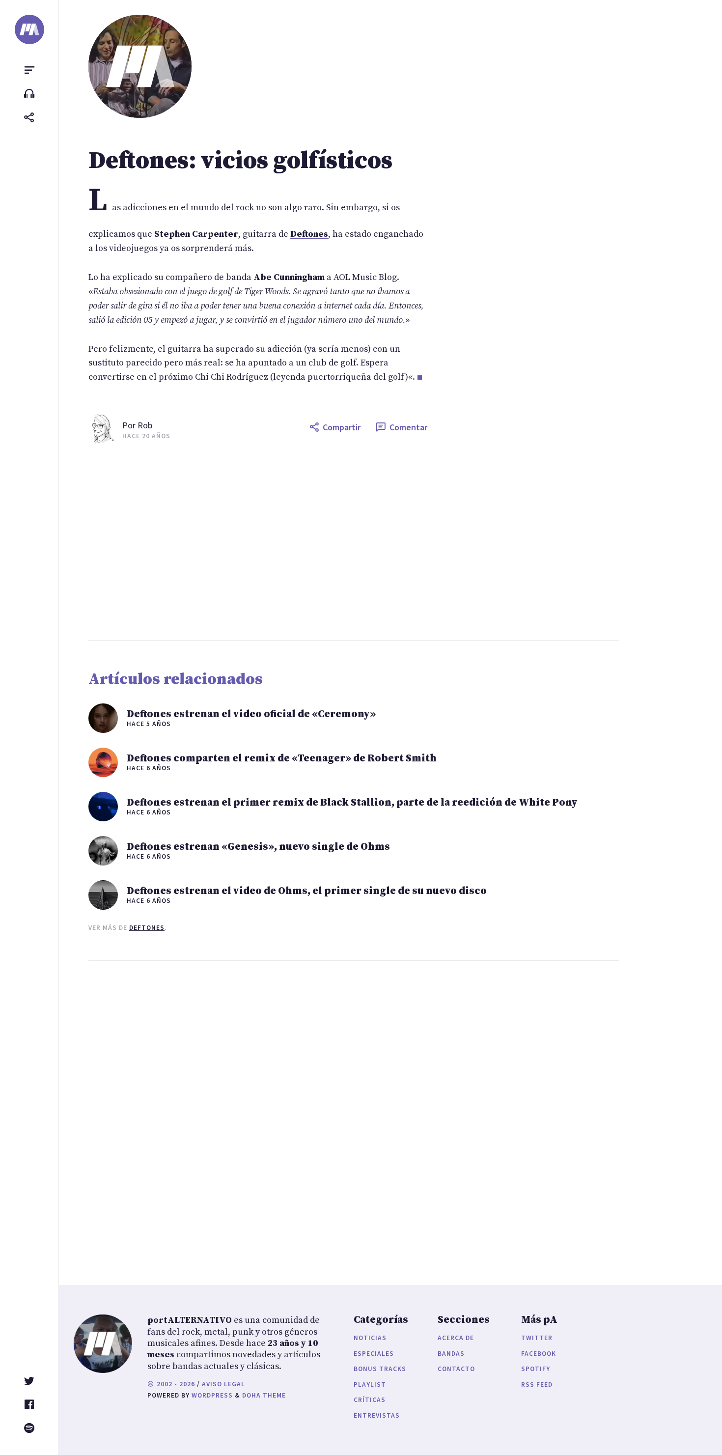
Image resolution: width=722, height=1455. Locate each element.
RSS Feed (537, 1384)
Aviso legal (223, 1384)
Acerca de (456, 1338)
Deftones (147, 927)
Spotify (535, 1369)
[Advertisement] (383, 542)
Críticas (370, 1400)
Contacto (456, 1369)
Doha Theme (264, 1395)
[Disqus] (257, 1113)
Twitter (537, 1338)
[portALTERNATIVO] (29, 29)
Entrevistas (377, 1415)
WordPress (212, 1395)
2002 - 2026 (175, 1384)
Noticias (370, 1338)
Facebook (538, 1353)
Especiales (374, 1353)
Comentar (408, 427)
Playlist (370, 1384)
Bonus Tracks (380, 1369)
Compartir (342, 427)
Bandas (451, 1353)
